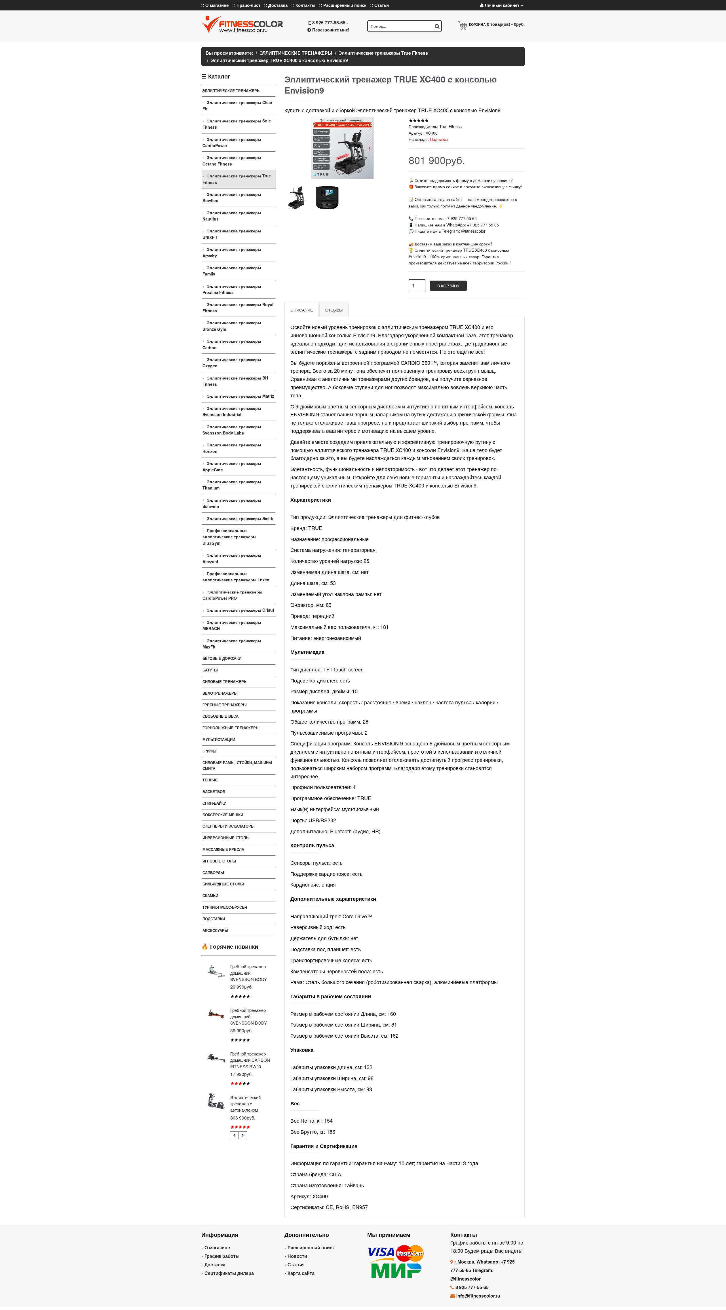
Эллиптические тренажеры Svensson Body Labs (231, 430)
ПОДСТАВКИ (213, 918)
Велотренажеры (220, 693)
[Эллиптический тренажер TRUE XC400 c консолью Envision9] (296, 197)
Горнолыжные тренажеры (230, 727)
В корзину (448, 286)
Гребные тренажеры (224, 704)
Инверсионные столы (226, 837)
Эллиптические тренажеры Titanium (231, 485)
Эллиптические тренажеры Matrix (240, 396)
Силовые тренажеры (225, 681)
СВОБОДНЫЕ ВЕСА (220, 716)
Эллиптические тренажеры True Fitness (236, 179)
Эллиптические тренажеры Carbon (231, 344)
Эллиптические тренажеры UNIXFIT (231, 234)
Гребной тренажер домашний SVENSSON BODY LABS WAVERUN (248, 1019)
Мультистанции (218, 739)
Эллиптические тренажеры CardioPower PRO (232, 595)
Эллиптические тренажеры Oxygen (231, 362)
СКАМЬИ (210, 895)
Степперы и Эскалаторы (228, 826)
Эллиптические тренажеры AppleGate (231, 466)
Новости (297, 1256)
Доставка (214, 1264)
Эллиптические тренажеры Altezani (231, 558)
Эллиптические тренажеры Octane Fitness (231, 160)
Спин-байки (214, 803)
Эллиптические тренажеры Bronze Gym (231, 326)
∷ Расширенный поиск (342, 5)
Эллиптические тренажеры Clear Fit (237, 105)
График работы (222, 1256)
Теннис (210, 780)
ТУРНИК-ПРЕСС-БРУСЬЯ (224, 907)
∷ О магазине (215, 5)
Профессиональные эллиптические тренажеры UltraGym (229, 536)
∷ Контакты (303, 5)
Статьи (296, 1264)
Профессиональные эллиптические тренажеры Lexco (235, 576)
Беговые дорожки (221, 658)
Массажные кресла (223, 849)
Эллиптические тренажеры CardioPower (231, 142)
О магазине (217, 1247)
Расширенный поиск (311, 1247)
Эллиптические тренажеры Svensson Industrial (231, 411)
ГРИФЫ (209, 751)
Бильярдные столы (223, 884)
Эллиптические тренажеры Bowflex (231, 197)
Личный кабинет (502, 5)
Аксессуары (215, 930)
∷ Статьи (379, 5)
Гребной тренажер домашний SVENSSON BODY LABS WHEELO (248, 975)
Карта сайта (301, 1273)
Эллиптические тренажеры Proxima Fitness (231, 289)
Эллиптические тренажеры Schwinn (231, 503)
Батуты (210, 670)
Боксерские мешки (222, 814)
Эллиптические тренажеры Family (231, 271)
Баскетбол (213, 791)
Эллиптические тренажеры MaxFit (231, 644)
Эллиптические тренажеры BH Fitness (235, 381)
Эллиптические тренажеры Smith (240, 518)
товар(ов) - (506, 24)
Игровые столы (219, 861)
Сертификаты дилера (229, 1273)
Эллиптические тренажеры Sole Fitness (236, 124)
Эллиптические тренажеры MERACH (231, 625)
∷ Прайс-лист (246, 5)
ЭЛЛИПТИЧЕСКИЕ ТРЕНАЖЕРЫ (231, 90)
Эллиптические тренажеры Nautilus (231, 216)
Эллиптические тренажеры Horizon (231, 448)
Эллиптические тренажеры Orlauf (240, 610)
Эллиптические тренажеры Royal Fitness (237, 307)
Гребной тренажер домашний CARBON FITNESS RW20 (250, 1060)
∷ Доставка (276, 5)
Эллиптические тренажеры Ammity (231, 252)
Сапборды (213, 872)
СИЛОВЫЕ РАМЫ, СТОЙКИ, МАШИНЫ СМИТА (237, 765)
